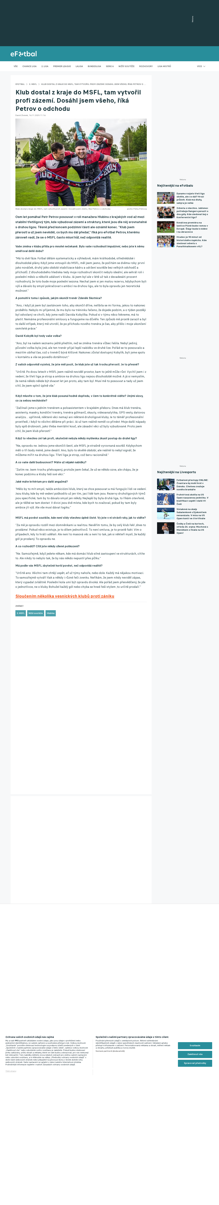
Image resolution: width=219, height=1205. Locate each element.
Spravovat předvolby (195, 1063)
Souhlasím (195, 1045)
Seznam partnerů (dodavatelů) (110, 1051)
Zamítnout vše (195, 1054)
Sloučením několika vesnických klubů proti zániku (64, 596)
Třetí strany (10, 1071)
